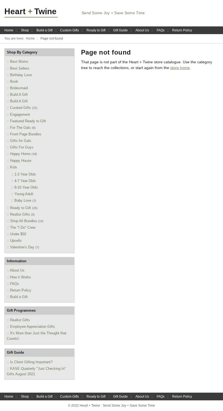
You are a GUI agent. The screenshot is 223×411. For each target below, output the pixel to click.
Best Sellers (19, 68)
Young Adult (23, 194)
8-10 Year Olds (26, 187)
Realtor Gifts (20, 214)
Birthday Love (21, 75)
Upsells (16, 241)
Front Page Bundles (25, 134)
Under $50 (18, 234)
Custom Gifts (69, 30)
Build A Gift (19, 95)
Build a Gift (44, 30)
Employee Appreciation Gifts (32, 326)
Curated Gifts (20, 108)
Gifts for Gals (20, 141)
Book (14, 81)
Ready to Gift (96, 30)
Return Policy (182, 30)
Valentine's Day (22, 247)
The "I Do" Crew (22, 227)
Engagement (20, 114)
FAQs (161, 30)
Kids (13, 167)
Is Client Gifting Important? (31, 362)
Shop (25, 30)
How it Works (20, 277)
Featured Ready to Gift (28, 121)
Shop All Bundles (23, 221)
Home (8, 30)
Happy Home (20, 154)
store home (180, 67)
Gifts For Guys (21, 147)
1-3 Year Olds (25, 174)
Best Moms (19, 61)
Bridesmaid (19, 88)
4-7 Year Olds (25, 181)
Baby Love (22, 200)
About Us (142, 30)
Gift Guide (120, 30)
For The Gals (20, 128)
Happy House (20, 161)
